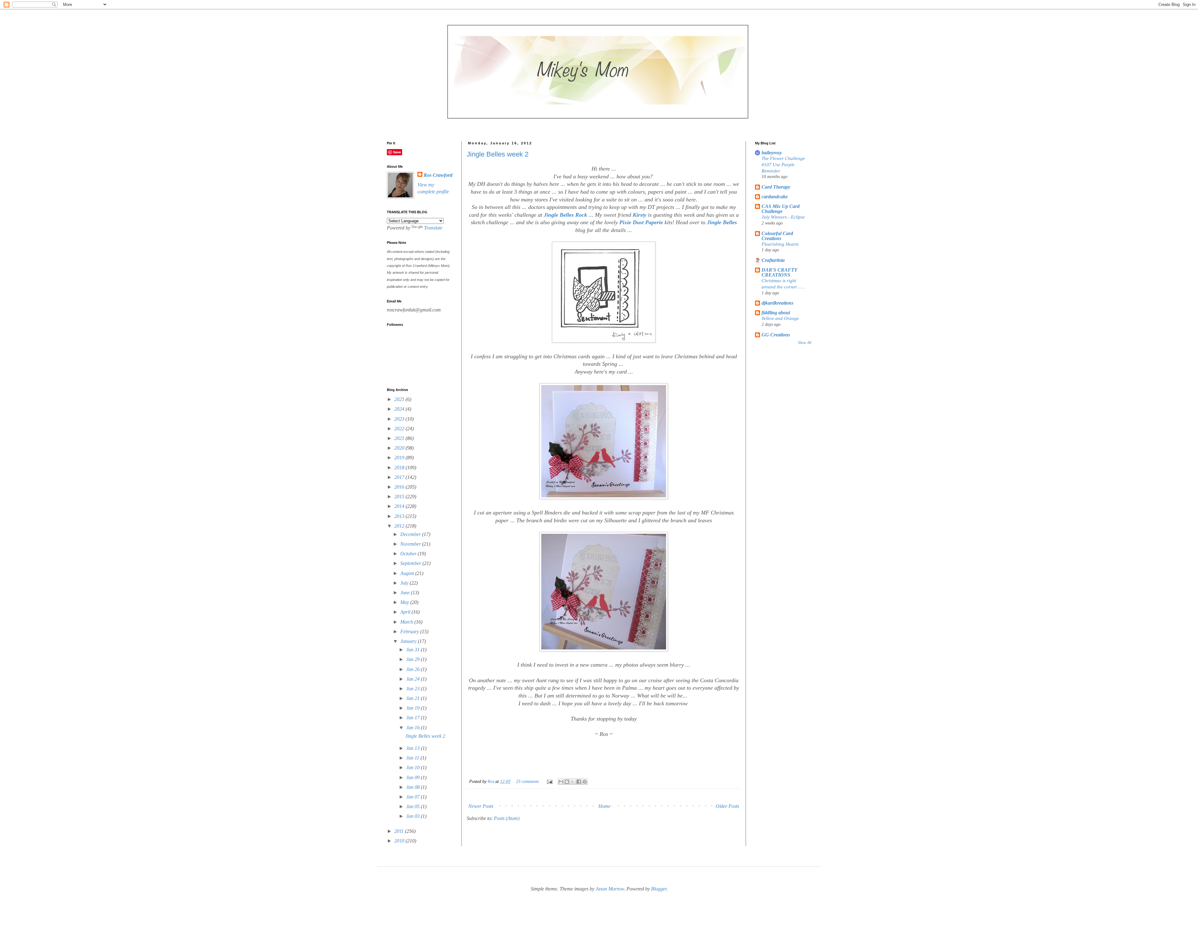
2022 (400, 428)
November (411, 544)
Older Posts (727, 806)
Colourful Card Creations (777, 236)
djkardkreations (777, 303)
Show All (804, 342)
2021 (400, 438)
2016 (400, 487)
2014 (400, 506)
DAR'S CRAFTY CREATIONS (779, 272)
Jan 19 (413, 708)
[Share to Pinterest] (585, 782)
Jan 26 (413, 669)
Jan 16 (413, 727)
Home (604, 806)
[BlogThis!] (567, 782)
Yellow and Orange (780, 318)
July (405, 583)
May (405, 602)
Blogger (658, 888)
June (405, 592)
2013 (400, 516)
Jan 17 (413, 717)
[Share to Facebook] (579, 782)
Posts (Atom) (506, 818)
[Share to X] (573, 782)
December (411, 534)
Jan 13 (413, 748)
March (407, 622)
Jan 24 (413, 679)
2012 (400, 525)
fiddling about (776, 312)
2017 (400, 477)
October (409, 553)
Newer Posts (480, 806)
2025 (400, 399)
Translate (433, 227)
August (407, 573)
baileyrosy (772, 152)
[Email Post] (549, 781)
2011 (399, 831)
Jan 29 (413, 659)
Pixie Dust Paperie (641, 222)
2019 (400, 457)
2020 (400, 448)
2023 (400, 419)
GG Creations (776, 334)
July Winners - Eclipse (783, 217)
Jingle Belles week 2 (497, 154)
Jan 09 (413, 777)
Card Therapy (776, 187)
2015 (400, 496)
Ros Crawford (438, 175)
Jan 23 (413, 688)
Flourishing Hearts (780, 244)
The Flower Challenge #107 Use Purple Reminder (783, 164)
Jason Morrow (610, 888)
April (406, 612)
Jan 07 (413, 796)
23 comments (527, 781)
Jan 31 (413, 649)
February (410, 631)
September (411, 563)
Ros (491, 781)
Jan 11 (413, 757)
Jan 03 (413, 816)
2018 (400, 467)
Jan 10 (413, 767)
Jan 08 (413, 787)
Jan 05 (413, 806)
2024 (400, 409)
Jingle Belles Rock (564, 215)
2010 (400, 840)
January (409, 641)
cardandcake (775, 196)
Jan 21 (413, 698)
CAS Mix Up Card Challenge (781, 209)
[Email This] (561, 782)
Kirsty (640, 215)
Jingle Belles (722, 222)
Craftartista (773, 260)
